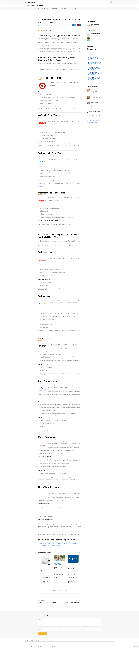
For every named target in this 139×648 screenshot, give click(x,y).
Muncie (49, 543)
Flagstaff (40, 543)
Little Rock (41, 545)
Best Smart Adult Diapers (96, 38)
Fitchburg (56, 543)
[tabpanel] (46, 568)
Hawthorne (97, 120)
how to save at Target (72, 108)
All (38, 8)
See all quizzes (98, 108)
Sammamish (45, 543)
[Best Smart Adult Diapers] (88, 39)
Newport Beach (94, 117)
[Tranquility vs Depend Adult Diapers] (88, 30)
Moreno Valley (98, 115)
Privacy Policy (37, 646)
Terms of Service (31, 646)
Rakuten (68, 183)
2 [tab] (53, 590)
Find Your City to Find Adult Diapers (51, 646)
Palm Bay (88, 115)
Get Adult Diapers (30, 2)
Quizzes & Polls (42, 5)
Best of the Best (45, 8)
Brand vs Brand (74, 8)
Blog (37, 5)
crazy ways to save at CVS (47, 146)
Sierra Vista (89, 118)
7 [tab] (59, 590)
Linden (97, 118)
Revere (69, 543)
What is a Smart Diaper (95, 33)
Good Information (64, 8)
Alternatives (54, 8)
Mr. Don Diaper (42, 25)
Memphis (45, 545)
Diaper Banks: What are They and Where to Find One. (73, 573)
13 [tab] (66, 590)
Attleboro (60, 543)
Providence (93, 115)
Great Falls (49, 545)
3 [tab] (54, 590)
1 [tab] (52, 590)
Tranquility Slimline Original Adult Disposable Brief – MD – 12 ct (94, 58)
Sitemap (42, 646)
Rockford (53, 545)
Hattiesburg (89, 117)
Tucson (76, 543)
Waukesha (93, 118)
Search (100, 16)
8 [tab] (60, 590)
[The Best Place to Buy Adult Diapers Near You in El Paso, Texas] (73, 25)
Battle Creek (58, 545)
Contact (26, 646)
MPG (137, 646)
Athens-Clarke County (90, 120)
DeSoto (88, 122)
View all (78, 552)
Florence (99, 117)
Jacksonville (64, 543)
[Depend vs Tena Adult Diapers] (88, 25)
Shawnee (95, 122)
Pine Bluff (73, 543)
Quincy (52, 543)
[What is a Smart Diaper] (88, 34)
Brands (32, 5)
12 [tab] (65, 590)
